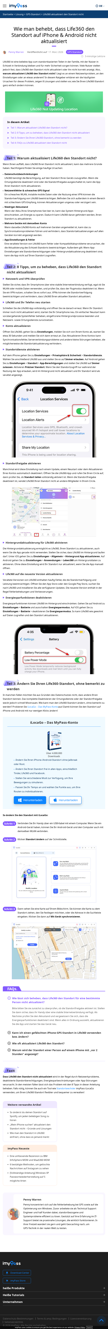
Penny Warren (32, 1199)
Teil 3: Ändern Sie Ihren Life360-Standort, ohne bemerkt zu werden (46, 137)
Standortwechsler (66, 1088)
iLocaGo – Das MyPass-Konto (42, 706)
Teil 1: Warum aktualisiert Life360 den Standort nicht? (39, 127)
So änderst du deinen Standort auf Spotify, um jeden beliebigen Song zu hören (29, 1116)
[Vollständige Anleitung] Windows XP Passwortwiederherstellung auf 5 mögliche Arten (29, 1176)
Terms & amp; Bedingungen (52, 1318)
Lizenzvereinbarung (80, 1318)
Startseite (8, 14)
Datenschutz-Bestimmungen (18, 1318)
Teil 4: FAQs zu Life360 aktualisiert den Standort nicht (39, 142)
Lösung (19, 14)
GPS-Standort (33, 14)
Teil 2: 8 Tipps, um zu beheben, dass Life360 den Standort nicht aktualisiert (50, 132)
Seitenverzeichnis (13, 1322)
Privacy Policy (80, 1327)
